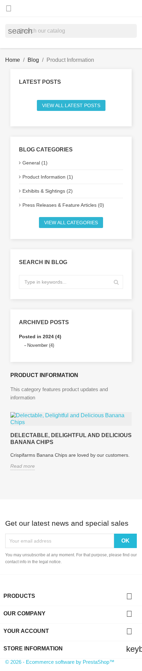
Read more (22, 466)
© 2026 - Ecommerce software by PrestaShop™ (59, 662)
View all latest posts (71, 105)
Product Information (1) (47, 177)
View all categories (71, 222)
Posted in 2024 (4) (40, 336)
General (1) (35, 163)
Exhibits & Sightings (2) (47, 191)
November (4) (40, 345)
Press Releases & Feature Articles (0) (63, 205)
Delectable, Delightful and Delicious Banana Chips (71, 438)
